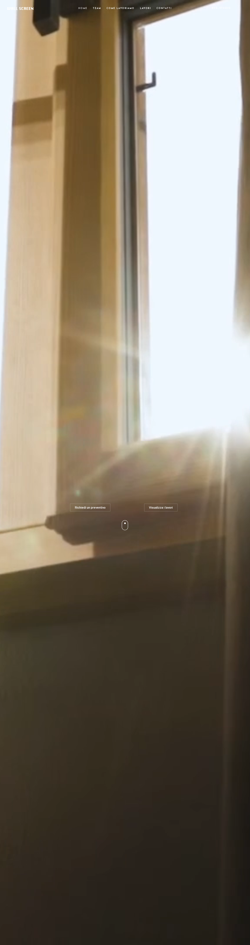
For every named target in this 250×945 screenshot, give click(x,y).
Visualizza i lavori (161, 507)
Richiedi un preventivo (90, 507)
